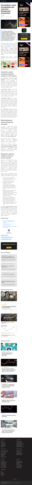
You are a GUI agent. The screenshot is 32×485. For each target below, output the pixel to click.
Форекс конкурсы (18, 464)
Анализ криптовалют (19, 453)
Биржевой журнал (3, 463)
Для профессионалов (4, 462)
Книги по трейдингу (3, 467)
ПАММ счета (18, 463)
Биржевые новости (19, 445)
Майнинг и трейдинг (19, 454)
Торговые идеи (3, 444)
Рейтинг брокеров (19, 461)
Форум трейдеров (19, 467)
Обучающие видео (3, 464)
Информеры (2, 455)
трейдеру (8, 127)
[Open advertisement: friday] (24, 14)
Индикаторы (2, 446)
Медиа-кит (2, 472)
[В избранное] (6, 17)
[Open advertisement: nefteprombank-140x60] (24, 30)
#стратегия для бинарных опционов (7, 237)
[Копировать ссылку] (8, 17)
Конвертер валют (3, 454)
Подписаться (9, 247)
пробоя (10, 185)
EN (13, 479)
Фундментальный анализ (20, 444)
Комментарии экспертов (19, 446)
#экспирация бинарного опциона (6, 239)
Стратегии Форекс (3, 445)
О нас (1, 471)
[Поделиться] (5, 17)
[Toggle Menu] (31, 1)
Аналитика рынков (19, 441)
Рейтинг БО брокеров (19, 462)
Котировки (2, 441)
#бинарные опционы (4, 235)
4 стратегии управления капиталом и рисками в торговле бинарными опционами (9, 221)
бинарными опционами (9, 44)
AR (18, 479)
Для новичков (3, 461)
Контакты (2, 475)
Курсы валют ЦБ (3, 453)
